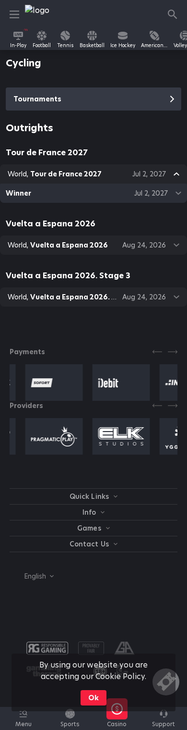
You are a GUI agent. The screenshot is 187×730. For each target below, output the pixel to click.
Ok (93, 698)
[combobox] (32, 576)
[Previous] (157, 352)
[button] (117, 724)
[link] (46, 14)
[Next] (172, 352)
